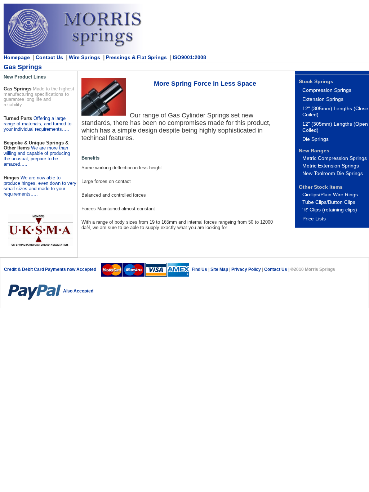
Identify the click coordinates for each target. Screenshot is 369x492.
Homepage (17, 57)
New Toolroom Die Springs (332, 173)
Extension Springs (322, 99)
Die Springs (315, 139)
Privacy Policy (246, 269)
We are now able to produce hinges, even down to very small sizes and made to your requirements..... (40, 186)
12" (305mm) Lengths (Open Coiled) (335, 127)
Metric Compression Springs (334, 158)
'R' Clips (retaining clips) (329, 210)
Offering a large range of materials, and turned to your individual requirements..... (37, 124)
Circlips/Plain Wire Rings (330, 194)
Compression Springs (326, 90)
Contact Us (275, 269)
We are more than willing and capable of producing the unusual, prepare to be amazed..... (37, 156)
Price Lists (314, 219)
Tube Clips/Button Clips (328, 202)
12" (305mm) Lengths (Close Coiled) (335, 111)
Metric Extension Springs (330, 166)
